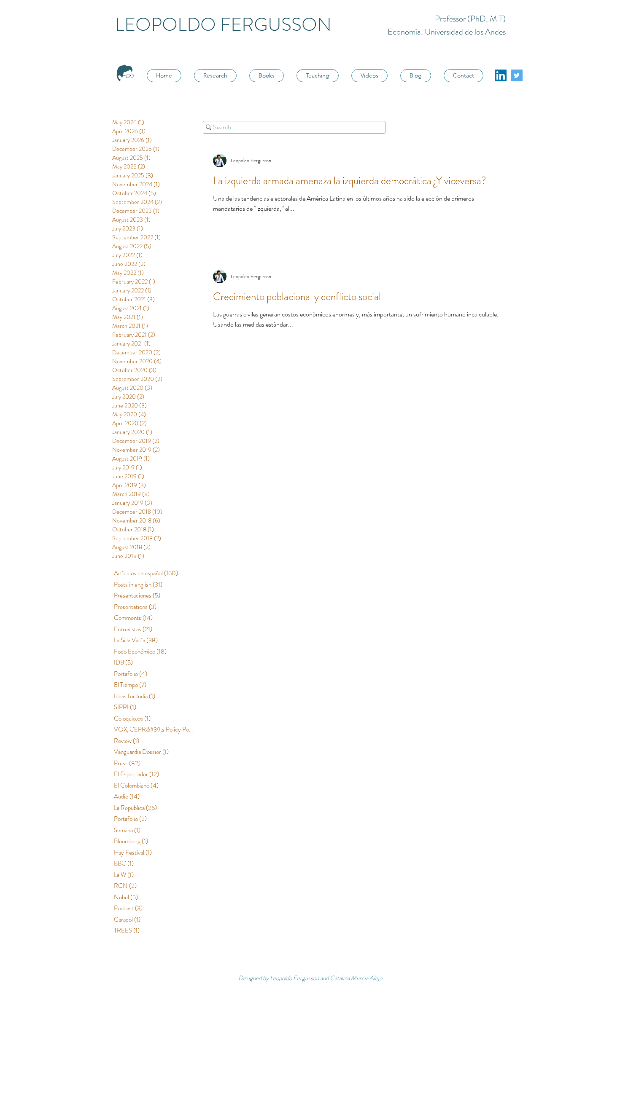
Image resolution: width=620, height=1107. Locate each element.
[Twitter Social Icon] (517, 75)
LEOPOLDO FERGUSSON (223, 24)
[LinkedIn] (501, 75)
